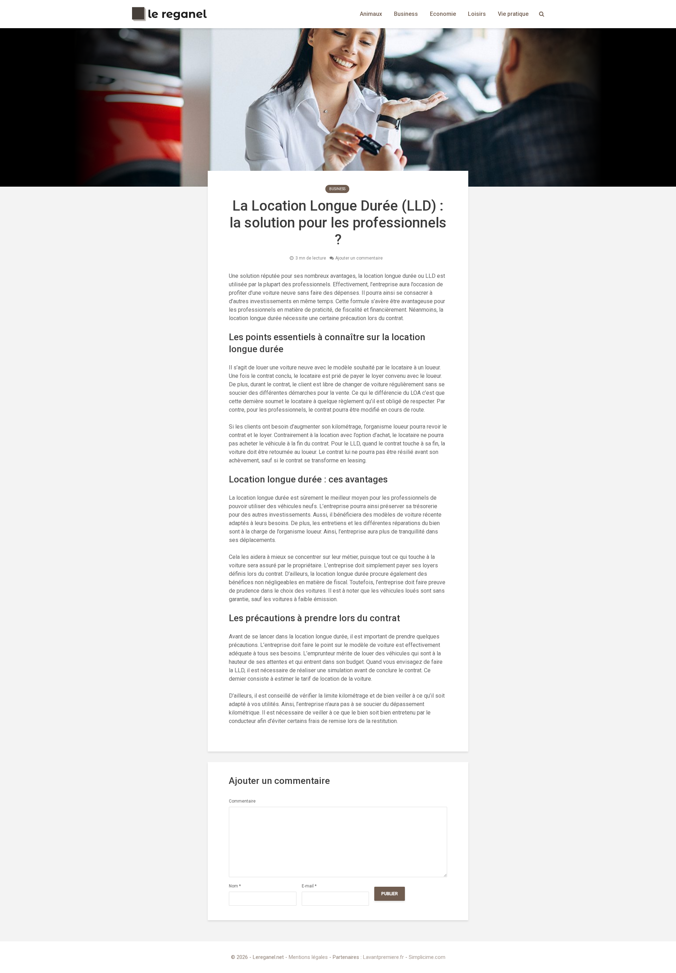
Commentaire (242, 801)
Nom (235, 886)
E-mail (309, 886)
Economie (443, 14)
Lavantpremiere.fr (383, 957)
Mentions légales (308, 957)
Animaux (371, 14)
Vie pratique (513, 14)
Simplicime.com (427, 957)
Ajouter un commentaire (359, 258)
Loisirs (477, 14)
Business (406, 14)
